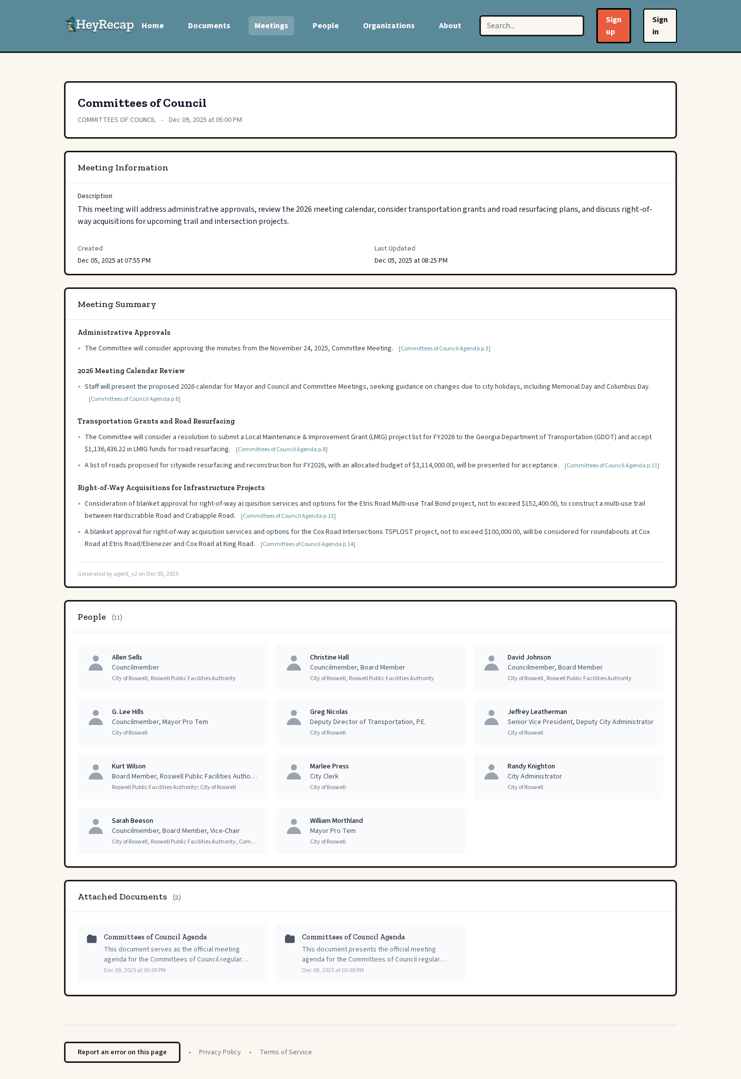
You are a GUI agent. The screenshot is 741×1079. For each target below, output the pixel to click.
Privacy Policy (220, 1052)
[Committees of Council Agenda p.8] (282, 449)
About (450, 25)
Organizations (389, 25)
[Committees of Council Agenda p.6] (134, 399)
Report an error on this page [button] (122, 1052)
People (326, 25)
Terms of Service (286, 1052)
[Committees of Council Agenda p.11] (612, 465)
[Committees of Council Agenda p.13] (288, 516)
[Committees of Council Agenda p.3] (444, 348)
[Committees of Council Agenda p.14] (308, 544)
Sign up (614, 25)
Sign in (660, 25)
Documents (209, 25)
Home (153, 25)
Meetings (271, 25)
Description (95, 196)
